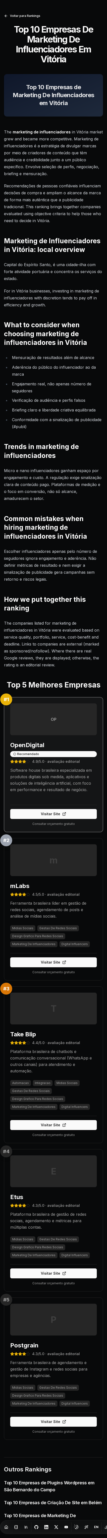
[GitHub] (36, 1527)
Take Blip (23, 1034)
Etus (16, 1197)
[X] (56, 1527)
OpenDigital (27, 745)
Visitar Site (50, 814)
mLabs (19, 886)
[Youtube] (66, 1527)
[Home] (6, 1527)
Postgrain (24, 1345)
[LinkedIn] (46, 1527)
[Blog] (16, 1527)
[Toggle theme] (76, 1527)
